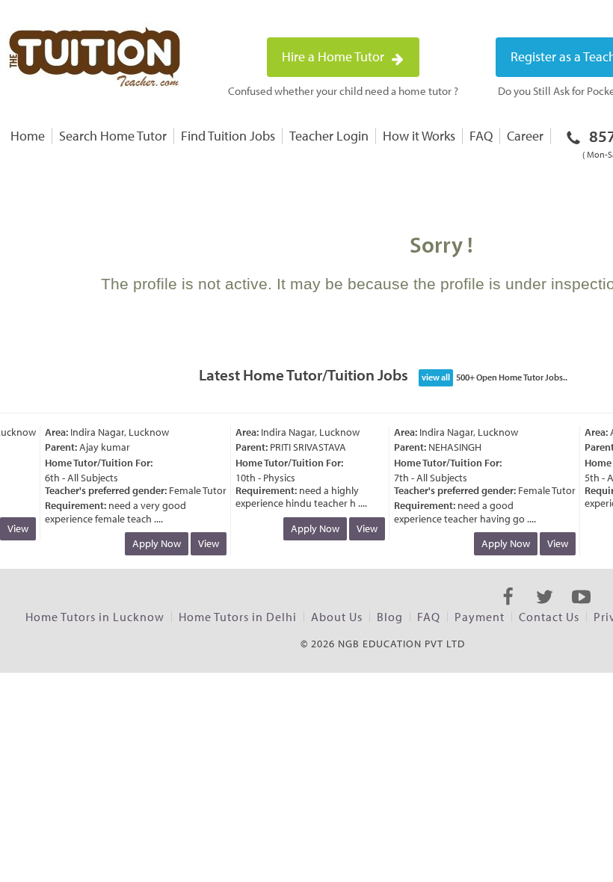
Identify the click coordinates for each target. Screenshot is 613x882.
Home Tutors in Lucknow (94, 616)
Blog (390, 616)
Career (525, 135)
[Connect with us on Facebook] (508, 610)
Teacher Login (329, 135)
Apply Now (153, 543)
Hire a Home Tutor (334, 56)
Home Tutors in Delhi (238, 616)
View (204, 543)
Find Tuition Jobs (228, 135)
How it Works (419, 135)
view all (436, 377)
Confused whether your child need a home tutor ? (343, 91)
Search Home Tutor (113, 135)
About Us (337, 616)
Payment (480, 616)
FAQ (481, 135)
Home (27, 135)
